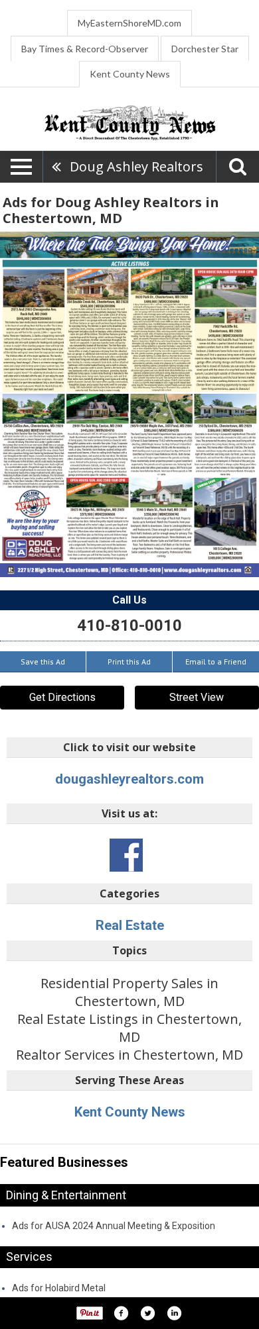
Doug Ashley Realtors (136, 166)
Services (29, 1256)
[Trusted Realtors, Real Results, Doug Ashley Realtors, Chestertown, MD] (129, 405)
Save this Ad (43, 661)
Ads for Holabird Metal (59, 1288)
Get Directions (62, 697)
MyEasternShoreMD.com (129, 22)
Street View (196, 697)
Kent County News (130, 73)
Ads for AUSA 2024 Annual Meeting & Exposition (113, 1225)
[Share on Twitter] (147, 1313)
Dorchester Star (204, 48)
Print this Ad (129, 661)
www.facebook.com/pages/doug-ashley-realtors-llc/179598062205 (126, 855)
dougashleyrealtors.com (129, 779)
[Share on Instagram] (174, 1313)
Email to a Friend (215, 661)
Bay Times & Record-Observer (84, 48)
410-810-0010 (129, 625)
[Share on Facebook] (121, 1313)
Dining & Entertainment (66, 1195)
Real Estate (130, 925)
